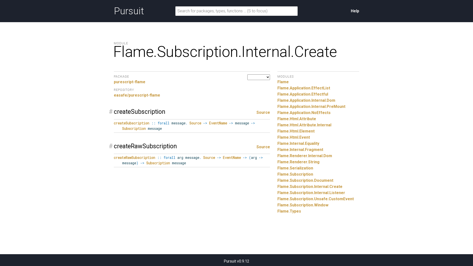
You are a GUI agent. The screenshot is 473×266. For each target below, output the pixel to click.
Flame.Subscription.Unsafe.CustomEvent (315, 199)
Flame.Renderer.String (298, 162)
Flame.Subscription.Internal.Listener (311, 192)
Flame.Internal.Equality (298, 143)
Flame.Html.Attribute (296, 118)
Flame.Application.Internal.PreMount (311, 106)
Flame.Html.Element (296, 131)
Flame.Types (289, 211)
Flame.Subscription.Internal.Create (309, 186)
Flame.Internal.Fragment (300, 149)
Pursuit (129, 11)
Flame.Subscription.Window (302, 205)
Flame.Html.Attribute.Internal (304, 125)
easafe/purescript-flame (137, 95)
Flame (283, 82)
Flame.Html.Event (293, 137)
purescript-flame (129, 82)
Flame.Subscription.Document (305, 180)
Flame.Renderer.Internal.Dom (304, 155)
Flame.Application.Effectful (302, 94)
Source (263, 112)
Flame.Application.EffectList (303, 88)
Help (355, 11)
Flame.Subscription (295, 174)
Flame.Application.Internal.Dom (306, 100)
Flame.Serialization (295, 168)
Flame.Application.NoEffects (304, 112)
